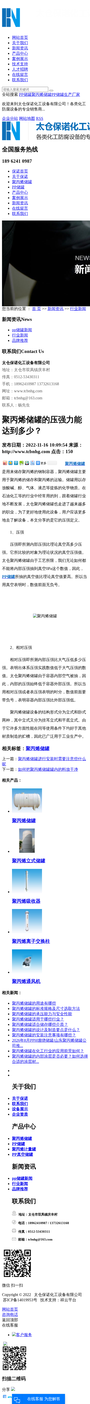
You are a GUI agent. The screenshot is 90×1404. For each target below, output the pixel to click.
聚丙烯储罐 (42, 94)
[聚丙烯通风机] (27, 972)
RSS (39, 118)
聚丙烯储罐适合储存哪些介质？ (40, 1024)
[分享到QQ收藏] (27, 463)
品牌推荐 (20, 340)
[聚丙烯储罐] (27, 811)
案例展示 (20, 59)
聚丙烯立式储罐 (28, 860)
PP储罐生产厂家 (66, 94)
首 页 (36, 309)
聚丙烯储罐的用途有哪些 (34, 1003)
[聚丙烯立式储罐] (27, 851)
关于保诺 (20, 176)
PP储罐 (25, 94)
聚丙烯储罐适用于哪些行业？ (38, 1019)
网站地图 (27, 118)
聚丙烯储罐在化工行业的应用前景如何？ (48, 1051)
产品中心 (20, 53)
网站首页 (20, 37)
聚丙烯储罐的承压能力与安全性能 (42, 1014)
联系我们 (20, 80)
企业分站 (10, 118)
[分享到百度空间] (21, 463)
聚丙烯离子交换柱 (31, 941)
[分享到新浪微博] (5, 463)
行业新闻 (78, 309)
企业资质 (20, 1114)
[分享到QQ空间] (10, 463)
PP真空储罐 (22, 1154)
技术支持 (20, 64)
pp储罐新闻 (22, 330)
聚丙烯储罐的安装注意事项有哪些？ (44, 1035)
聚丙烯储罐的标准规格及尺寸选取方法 (46, 1008)
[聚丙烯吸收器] (27, 892)
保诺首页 (20, 171)
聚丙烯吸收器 (26, 901)
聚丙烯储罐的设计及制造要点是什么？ (46, 1030)
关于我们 (20, 43)
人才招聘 (20, 69)
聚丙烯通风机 (26, 981)
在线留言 (20, 74)
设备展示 (20, 1109)
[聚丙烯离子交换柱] (27, 932)
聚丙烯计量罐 (24, 1149)
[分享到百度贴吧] (32, 463)
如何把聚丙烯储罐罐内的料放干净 (48, 769)
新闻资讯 (20, 48)
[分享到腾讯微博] (15, 463)
